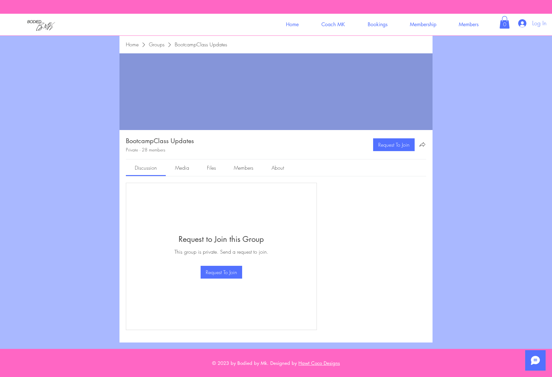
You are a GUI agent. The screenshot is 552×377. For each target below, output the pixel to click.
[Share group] (422, 144)
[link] (146, 167)
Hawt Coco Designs (319, 363)
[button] (333, 24)
